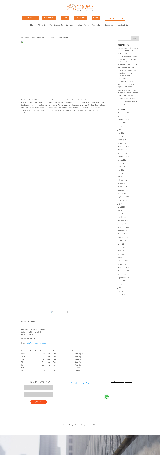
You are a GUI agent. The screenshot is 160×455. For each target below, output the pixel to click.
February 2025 (123, 140)
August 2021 (122, 281)
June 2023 (121, 207)
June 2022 (121, 247)
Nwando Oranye (29, 37)
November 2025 (123, 113)
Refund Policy (68, 425)
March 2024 (122, 177)
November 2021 (123, 271)
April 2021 (121, 294)
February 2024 (123, 180)
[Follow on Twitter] (119, 388)
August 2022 (122, 241)
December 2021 (123, 267)
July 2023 (121, 204)
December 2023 (123, 187)
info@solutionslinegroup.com (38, 343)
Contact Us (123, 25)
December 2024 (123, 146)
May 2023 (121, 210)
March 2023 (122, 217)
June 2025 (121, 130)
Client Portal (83, 25)
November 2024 (123, 150)
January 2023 (122, 224)
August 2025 (122, 123)
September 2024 (124, 156)
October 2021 (122, 274)
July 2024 (121, 163)
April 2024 (121, 173)
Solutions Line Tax (80, 383)
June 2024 (121, 167)
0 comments (65, 37)
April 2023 (121, 214)
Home (32, 25)
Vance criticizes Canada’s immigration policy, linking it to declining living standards (128, 92)
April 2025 (121, 136)
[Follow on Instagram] (128, 388)
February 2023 (123, 220)
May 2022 (121, 251)
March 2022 (122, 257)
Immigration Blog (53, 37)
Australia (96, 25)
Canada (69, 25)
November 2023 (123, 190)
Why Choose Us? (56, 25)
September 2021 (124, 278)
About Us (42, 25)
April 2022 (121, 254)
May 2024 (121, 170)
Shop (64, 18)
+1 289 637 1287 (30, 18)
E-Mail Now (49, 18)
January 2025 (122, 143)
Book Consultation (115, 18)
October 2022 (122, 234)
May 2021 (121, 291)
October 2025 (122, 116)
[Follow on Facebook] (115, 388)
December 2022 (123, 227)
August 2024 (122, 160)
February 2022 (123, 261)
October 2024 (122, 153)
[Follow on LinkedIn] (123, 388)
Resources (108, 25)
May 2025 (121, 133)
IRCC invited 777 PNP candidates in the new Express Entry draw (126, 84)
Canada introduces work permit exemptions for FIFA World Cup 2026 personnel (127, 101)
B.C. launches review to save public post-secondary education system (128, 50)
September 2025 (124, 119)
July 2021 (121, 284)
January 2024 (122, 183)
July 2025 (121, 126)
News (95, 18)
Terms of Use (92, 425)
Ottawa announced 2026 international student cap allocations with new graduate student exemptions (127, 73)
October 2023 (122, 194)
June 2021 (121, 288)
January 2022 (122, 264)
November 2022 (123, 230)
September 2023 (124, 197)
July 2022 (121, 244)
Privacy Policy (80, 425)
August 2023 (122, 200)
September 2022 (124, 237)
